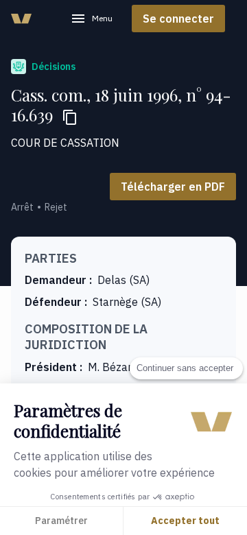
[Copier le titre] (70, 117)
